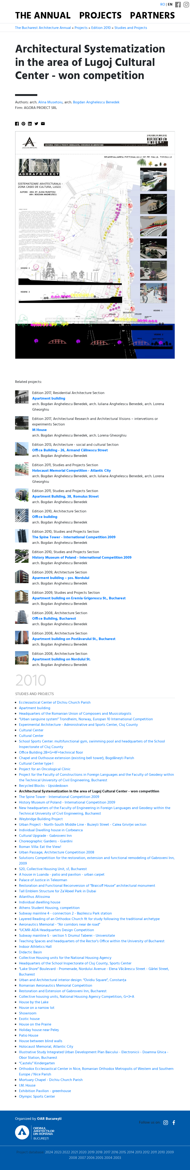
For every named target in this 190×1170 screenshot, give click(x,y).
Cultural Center (31, 730)
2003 (117, 1158)
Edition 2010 (101, 28)
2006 (91, 1158)
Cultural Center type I (36, 764)
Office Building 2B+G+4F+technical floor (51, 753)
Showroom (27, 1013)
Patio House (28, 1036)
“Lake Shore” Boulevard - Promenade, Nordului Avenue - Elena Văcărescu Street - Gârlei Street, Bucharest (94, 972)
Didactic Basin (30, 952)
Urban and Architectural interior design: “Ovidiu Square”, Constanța (72, 980)
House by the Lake (33, 1002)
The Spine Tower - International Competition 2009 (59, 797)
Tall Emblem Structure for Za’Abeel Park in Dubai (57, 891)
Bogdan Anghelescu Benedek (96, 102)
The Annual (43, 16)
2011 (154, 1152)
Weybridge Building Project (41, 819)
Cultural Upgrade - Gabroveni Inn (45, 836)
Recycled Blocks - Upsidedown (43, 786)
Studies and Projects (130, 28)
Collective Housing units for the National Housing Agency (65, 958)
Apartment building (34, 708)
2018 (99, 1152)
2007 (82, 1158)
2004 (108, 1158)
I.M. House (27, 1086)
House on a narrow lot (36, 1008)
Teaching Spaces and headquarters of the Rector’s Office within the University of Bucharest (92, 941)
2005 (99, 1158)
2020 (83, 1152)
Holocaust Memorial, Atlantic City (46, 1047)
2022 (66, 1152)
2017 (107, 1152)
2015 (122, 1152)
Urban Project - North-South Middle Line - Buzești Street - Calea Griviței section (82, 825)
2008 (73, 1158)
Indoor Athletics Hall (35, 947)
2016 (114, 1152)
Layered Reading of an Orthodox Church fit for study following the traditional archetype (89, 919)
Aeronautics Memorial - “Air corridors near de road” (59, 925)
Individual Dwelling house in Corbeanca (51, 830)
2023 (57, 1152)
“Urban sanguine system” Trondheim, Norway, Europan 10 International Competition (86, 719)
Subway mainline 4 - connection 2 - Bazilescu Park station (65, 914)
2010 (161, 1152)
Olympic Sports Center (37, 1097)
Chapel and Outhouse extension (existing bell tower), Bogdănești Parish (76, 758)
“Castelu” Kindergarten (37, 1063)
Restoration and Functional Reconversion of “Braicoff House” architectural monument (87, 886)
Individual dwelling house (39, 902)
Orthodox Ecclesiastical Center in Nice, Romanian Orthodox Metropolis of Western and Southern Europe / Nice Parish (96, 1072)
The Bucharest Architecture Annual (43, 28)
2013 (138, 1152)
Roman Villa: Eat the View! (40, 847)
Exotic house (29, 1019)
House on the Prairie (35, 1025)
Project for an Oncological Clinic (45, 769)
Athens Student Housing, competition (49, 908)
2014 (130, 1152)
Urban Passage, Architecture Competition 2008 (56, 853)
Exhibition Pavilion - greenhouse (45, 1091)
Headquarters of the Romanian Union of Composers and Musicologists (75, 714)
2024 (49, 1152)
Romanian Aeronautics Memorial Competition (55, 986)
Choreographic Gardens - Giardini (46, 841)
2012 (146, 1152)
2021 (74, 1152)
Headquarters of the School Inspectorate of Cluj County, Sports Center (75, 964)
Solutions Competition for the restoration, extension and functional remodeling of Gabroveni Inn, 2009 (97, 861)
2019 (91, 1152)
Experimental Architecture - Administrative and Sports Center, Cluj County (78, 725)
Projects (100, 16)
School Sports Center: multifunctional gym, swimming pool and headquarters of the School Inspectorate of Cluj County (92, 744)
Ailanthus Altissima (34, 897)
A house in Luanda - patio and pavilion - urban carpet (61, 875)
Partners (152, 16)
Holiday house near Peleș (39, 1030)
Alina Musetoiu (50, 102)
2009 (170, 1152)
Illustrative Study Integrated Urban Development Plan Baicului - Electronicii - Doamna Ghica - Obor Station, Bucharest (93, 1055)
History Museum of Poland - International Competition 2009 (67, 803)
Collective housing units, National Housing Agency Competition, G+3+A (76, 997)
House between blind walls (40, 1041)
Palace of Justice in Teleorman (43, 880)
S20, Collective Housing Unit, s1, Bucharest (53, 869)
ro (162, 5)
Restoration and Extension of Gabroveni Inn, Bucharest (63, 991)
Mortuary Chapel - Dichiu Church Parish (51, 1080)
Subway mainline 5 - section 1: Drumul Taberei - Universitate (67, 936)
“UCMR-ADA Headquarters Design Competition (56, 930)
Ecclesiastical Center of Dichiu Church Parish (55, 703)
